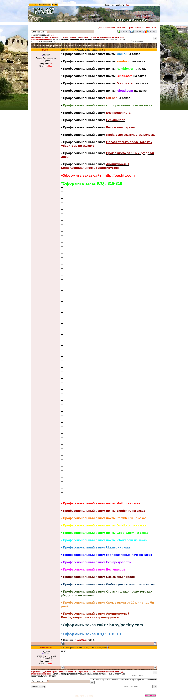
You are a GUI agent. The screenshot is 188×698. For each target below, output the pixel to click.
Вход (54, 5)
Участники (121, 27)
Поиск (147, 27)
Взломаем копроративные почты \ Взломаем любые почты (79, 39)
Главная (33, 5)
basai (51, 35)
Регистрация (44, 5)
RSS (127, 5)
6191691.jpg (82, 640)
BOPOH (45, 50)
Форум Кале (36, 37)
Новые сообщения (107, 27)
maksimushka (46, 647)
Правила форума (135, 27)
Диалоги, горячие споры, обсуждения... (60, 37)
